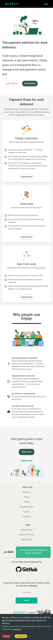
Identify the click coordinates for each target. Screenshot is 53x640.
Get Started (29, 83)
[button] (26, 492)
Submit (26, 600)
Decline (6, 636)
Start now (26, 452)
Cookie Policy (17, 629)
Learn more (26, 176)
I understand (21, 636)
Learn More (11, 83)
